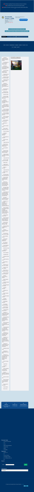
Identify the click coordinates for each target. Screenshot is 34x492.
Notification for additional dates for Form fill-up (5, 352)
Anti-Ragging (5, 449)
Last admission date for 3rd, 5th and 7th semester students (15, 5)
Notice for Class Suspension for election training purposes (5, 145)
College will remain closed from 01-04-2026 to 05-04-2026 (5, 155)
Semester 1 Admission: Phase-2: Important (4, 276)
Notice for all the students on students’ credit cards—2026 (5, 223)
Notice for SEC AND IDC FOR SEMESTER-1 (4, 240)
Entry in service (5, 388)
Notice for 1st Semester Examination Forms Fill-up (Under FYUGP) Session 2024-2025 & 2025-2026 (5, 183)
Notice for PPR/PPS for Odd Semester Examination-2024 (5, 369)
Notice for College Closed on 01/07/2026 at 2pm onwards (5, 97)
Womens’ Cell (5, 452)
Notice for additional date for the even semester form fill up (5, 114)
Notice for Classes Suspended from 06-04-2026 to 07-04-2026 (5, 151)
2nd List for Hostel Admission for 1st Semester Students (5, 71)
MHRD (5, 448)
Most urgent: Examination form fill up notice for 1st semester (5, 198)
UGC (4, 442)
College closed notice (6, 142)
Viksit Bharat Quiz (5, 254)
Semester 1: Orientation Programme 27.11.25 (5, 230)
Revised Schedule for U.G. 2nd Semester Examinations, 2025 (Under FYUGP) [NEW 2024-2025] (5, 329)
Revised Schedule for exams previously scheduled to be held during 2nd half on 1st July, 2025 (5, 319)
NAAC (5, 444)
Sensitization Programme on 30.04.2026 (4, 134)
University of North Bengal (7, 441)
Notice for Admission (6, 131)
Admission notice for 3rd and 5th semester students (5, 80)
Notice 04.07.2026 (5, 94)
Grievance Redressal (6, 455)
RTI (4, 459)
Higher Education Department (8, 445)
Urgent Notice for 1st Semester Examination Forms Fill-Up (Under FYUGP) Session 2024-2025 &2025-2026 (5, 194)
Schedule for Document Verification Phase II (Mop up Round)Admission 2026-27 (5, 85)
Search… (3, 464)
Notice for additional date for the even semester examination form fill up (5, 110)
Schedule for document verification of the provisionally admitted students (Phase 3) (15, 8)
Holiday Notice (5, 162)
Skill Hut (23, 484)
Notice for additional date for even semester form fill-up (5, 117)
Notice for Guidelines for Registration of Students (5, 227)
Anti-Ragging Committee (7, 456)
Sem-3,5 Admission (5, 252)
